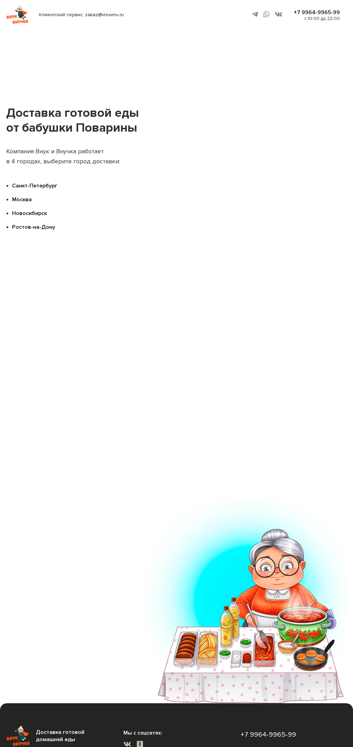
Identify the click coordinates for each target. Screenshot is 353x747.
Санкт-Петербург (34, 185)
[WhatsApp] (266, 14)
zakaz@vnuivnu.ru (104, 15)
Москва (22, 199)
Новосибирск (29, 213)
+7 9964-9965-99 (317, 12)
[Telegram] (255, 14)
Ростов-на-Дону (33, 227)
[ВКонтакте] (279, 14)
